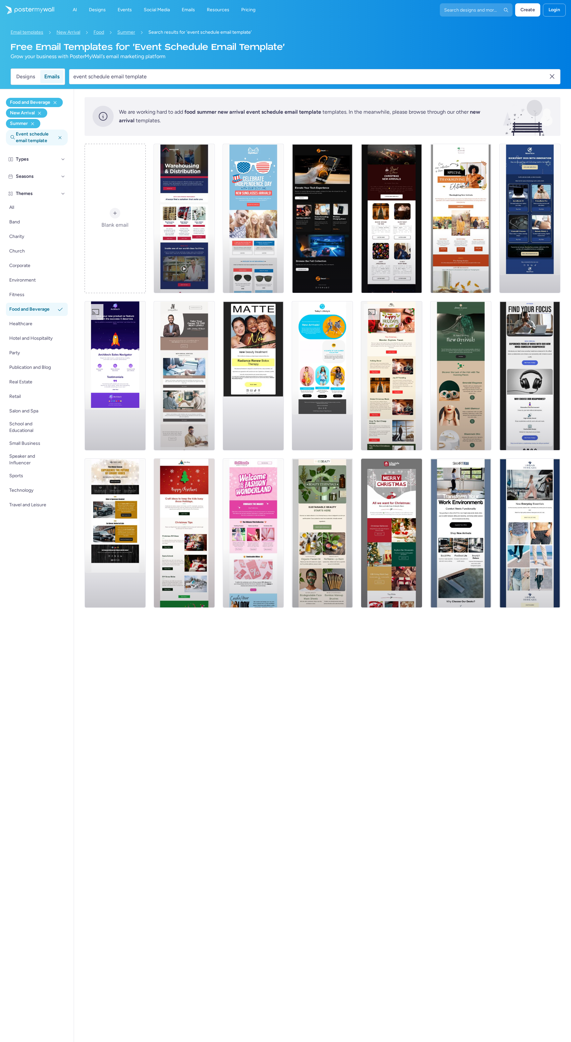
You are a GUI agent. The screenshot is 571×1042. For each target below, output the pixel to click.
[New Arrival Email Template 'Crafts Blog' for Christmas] (184, 533)
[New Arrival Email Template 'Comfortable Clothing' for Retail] (529, 533)
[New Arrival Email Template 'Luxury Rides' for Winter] (115, 533)
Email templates (27, 32)
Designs (25, 76)
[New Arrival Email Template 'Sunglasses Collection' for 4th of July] (253, 218)
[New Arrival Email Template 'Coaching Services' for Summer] (184, 375)
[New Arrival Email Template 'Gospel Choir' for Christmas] (391, 218)
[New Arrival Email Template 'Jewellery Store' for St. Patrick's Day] (460, 375)
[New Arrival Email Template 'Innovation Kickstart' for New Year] (529, 218)
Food (99, 32)
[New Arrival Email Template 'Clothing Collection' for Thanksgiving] (460, 218)
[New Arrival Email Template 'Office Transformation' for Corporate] (460, 533)
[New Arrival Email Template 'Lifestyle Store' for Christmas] (391, 533)
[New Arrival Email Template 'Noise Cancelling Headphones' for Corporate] (529, 375)
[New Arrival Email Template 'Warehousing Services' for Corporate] (184, 218)
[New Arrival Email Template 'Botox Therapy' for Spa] (253, 375)
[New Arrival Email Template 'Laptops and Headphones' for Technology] (322, 218)
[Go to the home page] (27, 10)
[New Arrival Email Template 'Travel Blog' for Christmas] (391, 375)
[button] (63, 159)
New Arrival (68, 32)
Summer (126, 32)
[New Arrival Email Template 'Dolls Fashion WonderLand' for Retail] (253, 533)
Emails (51, 76)
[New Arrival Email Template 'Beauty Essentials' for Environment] (322, 533)
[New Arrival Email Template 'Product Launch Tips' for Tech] (115, 375)
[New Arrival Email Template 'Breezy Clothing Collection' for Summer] (322, 375)
